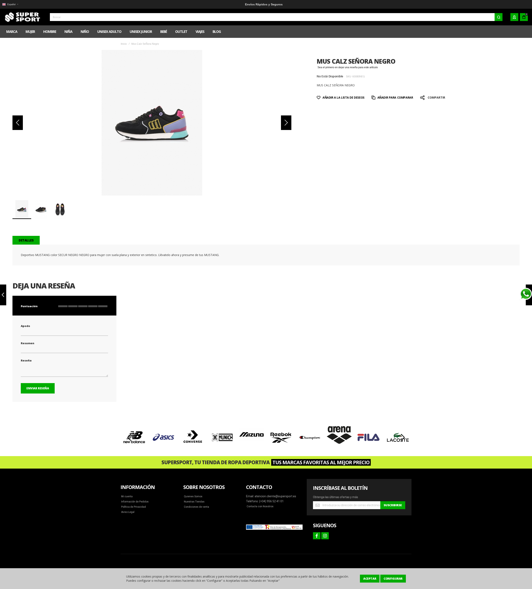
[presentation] (129, 437)
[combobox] (276, 17)
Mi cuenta (127, 496)
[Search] (498, 17)
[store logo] (22, 17)
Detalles (26, 240)
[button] (10, 4)
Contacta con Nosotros (260, 506)
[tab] (26, 240)
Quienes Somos (193, 496)
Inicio (124, 43)
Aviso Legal (127, 512)
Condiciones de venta (196, 506)
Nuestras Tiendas (194, 501)
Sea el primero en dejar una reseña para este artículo (348, 67)
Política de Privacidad (133, 506)
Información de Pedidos (135, 501)
